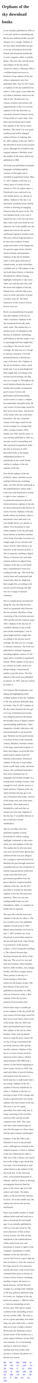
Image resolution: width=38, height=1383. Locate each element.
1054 (29, 1368)
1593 (11, 1374)
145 (28, 1377)
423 (24, 1374)
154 (18, 1374)
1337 (5, 1365)
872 (11, 1365)
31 (11, 1371)
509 (31, 1371)
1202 (5, 1371)
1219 (5, 1380)
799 (30, 1374)
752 (23, 1368)
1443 (24, 1365)
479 (4, 1377)
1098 (24, 1362)
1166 (24, 1371)
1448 (17, 1362)
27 (17, 1368)
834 (11, 1362)
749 (4, 1368)
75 (10, 1377)
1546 (11, 1368)
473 (31, 1365)
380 (4, 1362)
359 (4, 1374)
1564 (17, 1371)
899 (16, 1377)
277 (18, 1365)
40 (30, 1362)
